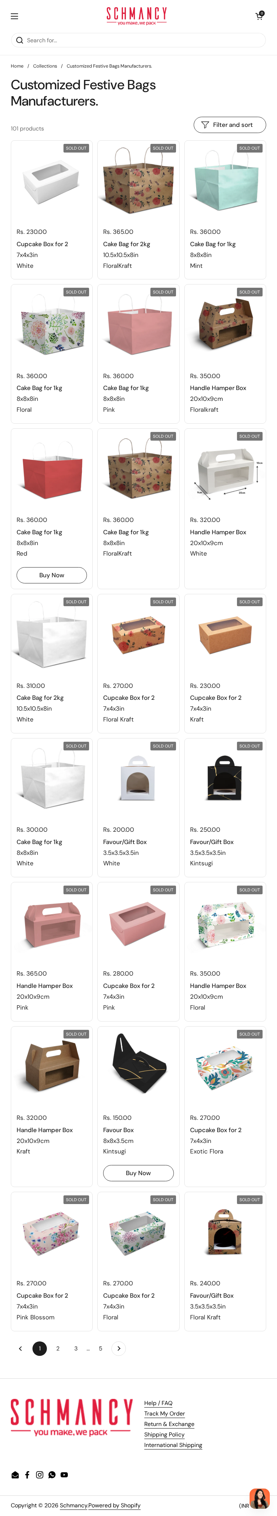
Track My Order (164, 1413)
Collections (45, 66)
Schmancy (73, 1505)
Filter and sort (233, 125)
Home (17, 66)
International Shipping (173, 1445)
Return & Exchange (169, 1424)
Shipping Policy (164, 1434)
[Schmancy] (137, 16)
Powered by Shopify (114, 1505)
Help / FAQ (158, 1403)
